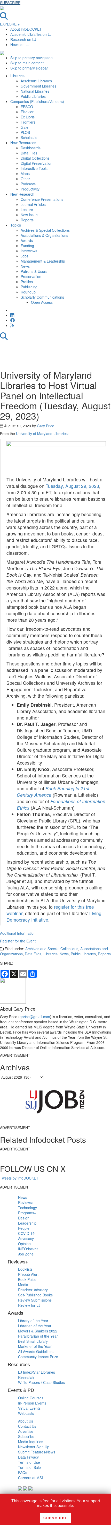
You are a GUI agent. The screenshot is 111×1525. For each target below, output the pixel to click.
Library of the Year (33, 1320)
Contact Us (27, 1426)
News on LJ (19, 44)
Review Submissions (35, 1300)
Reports (104, 953)
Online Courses (30, 1397)
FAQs (22, 1472)
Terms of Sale (29, 1467)
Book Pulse (27, 1279)
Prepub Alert (28, 1274)
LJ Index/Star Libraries (36, 1372)
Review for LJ (29, 1305)
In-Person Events (32, 1403)
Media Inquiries (30, 1441)
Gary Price (45, 425)
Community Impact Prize (38, 1356)
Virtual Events (29, 1408)
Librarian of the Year (34, 1325)
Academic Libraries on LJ (31, 34)
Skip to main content (27, 62)
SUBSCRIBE (10, 2)
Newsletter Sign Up (33, 1446)
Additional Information (18, 933)
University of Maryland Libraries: (42, 433)
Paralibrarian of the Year (38, 1336)
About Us (25, 1421)
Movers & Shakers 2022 (37, 1330)
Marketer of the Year (35, 1346)
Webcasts (26, 1413)
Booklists (25, 1269)
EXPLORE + (10, 24)
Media (23, 1284)
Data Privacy (28, 1457)
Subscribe (26, 1436)
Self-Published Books (35, 1294)
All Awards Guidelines (35, 1351)
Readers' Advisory (33, 1289)
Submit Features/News (36, 1451)
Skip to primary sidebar (29, 68)
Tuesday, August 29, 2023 (72, 486)
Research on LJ (23, 39)
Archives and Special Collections (51, 948)
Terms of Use (29, 1462)
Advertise (25, 1431)
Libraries (50, 953)
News (64, 953)
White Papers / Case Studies (41, 1382)
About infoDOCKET (26, 29)
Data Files (33, 953)
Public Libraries (83, 953)
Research (26, 1377)
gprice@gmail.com (35, 1016)
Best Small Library (33, 1341)
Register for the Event (18, 940)
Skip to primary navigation (31, 57)
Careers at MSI (30, 1477)
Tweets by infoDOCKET (19, 1178)
